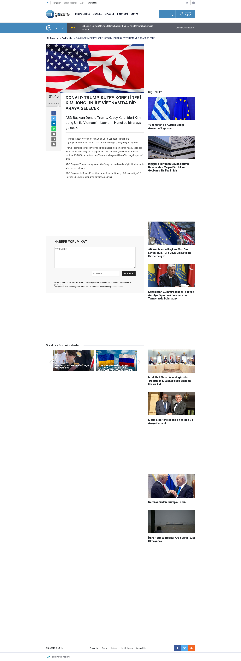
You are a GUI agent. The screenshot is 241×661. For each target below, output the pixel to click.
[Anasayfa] (47, 3)
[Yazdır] (53, 139)
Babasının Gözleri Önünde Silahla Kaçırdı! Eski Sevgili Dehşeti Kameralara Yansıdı (117, 28)
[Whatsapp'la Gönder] (53, 128)
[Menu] (163, 14)
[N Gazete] (58, 14)
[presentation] (56, 27)
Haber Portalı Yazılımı (60, 657)
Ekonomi (122, 14)
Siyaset (109, 14)
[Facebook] (53, 113)
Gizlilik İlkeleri (127, 648)
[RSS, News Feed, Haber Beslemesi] (191, 648)
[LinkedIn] (53, 123)
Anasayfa (94, 648)
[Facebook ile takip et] (177, 648)
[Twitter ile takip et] (184, 648)
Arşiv (82, 3)
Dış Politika (82, 14)
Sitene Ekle (92, 3)
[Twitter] (53, 118)
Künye (104, 648)
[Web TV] (186, 2)
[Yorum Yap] (53, 144)
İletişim (114, 648)
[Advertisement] (23, 81)
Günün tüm (185, 27)
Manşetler (57, 3)
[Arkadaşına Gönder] (53, 134)
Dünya (134, 14)
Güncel (97, 14)
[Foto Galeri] (193, 2)
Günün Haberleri (70, 3)
